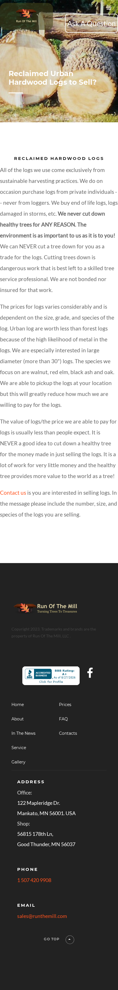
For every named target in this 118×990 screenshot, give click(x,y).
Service (18, 747)
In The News (23, 733)
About (17, 719)
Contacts (68, 733)
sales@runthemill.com (42, 916)
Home (17, 704)
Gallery (18, 762)
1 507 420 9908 (34, 880)
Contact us (13, 492)
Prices (65, 704)
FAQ (63, 719)
